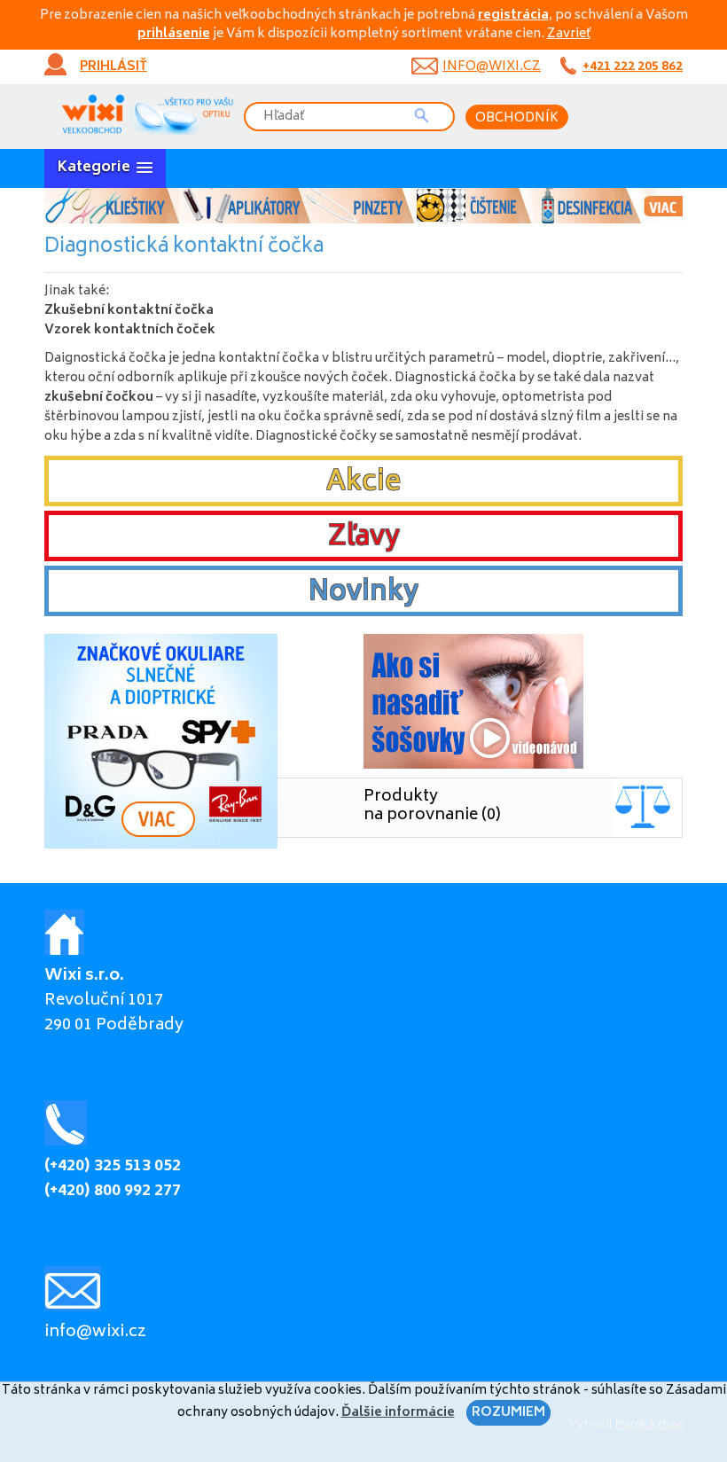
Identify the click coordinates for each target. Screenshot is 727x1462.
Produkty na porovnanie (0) (432, 806)
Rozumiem (508, 1413)
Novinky (363, 593)
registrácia (513, 15)
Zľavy (364, 538)
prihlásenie (173, 34)
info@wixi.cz (491, 67)
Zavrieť (568, 34)
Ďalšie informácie (398, 1413)
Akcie (363, 483)
